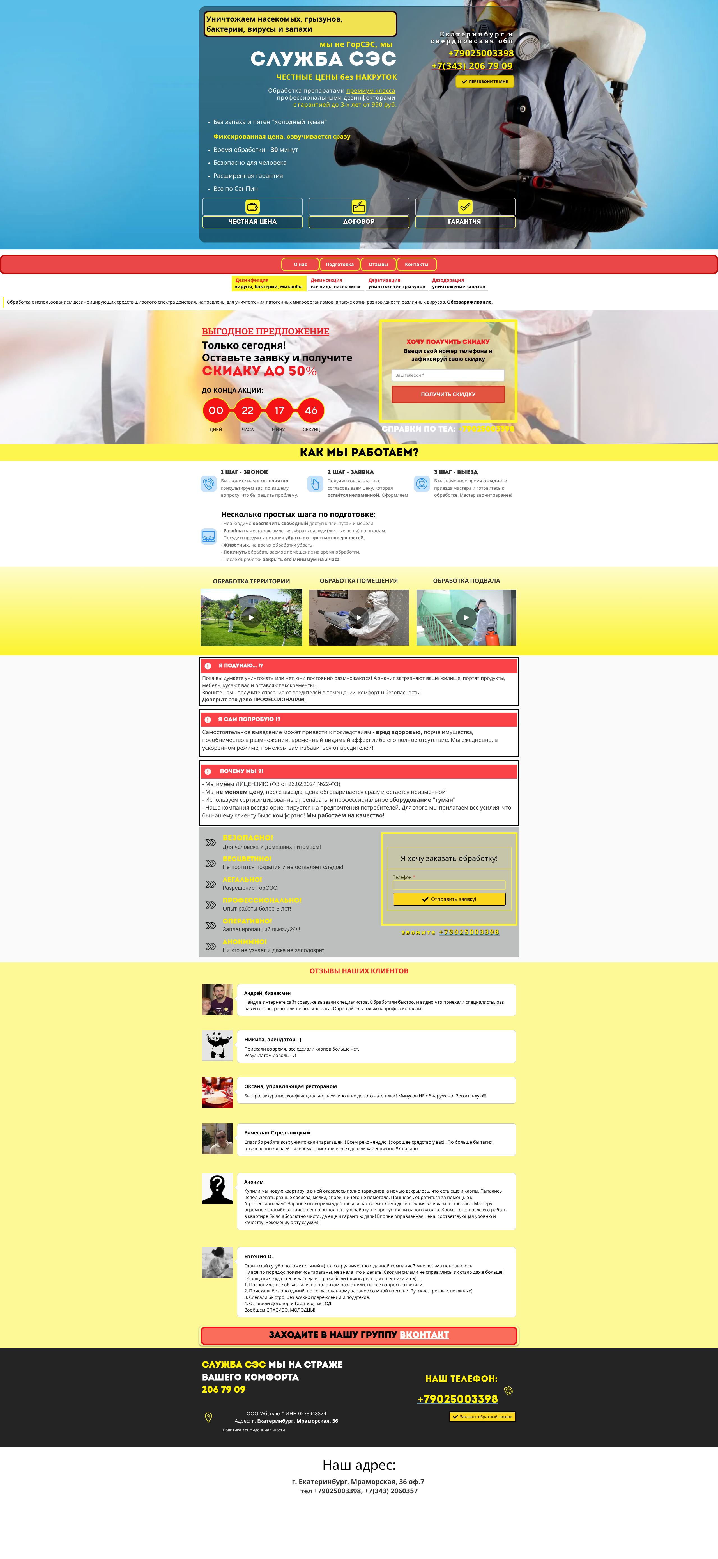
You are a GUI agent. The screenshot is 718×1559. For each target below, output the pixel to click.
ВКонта (424, 1335)
